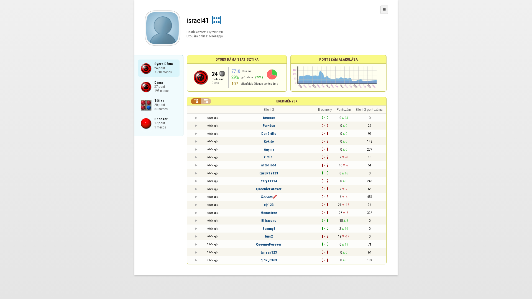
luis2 (269, 236)
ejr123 (269, 205)
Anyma (269, 149)
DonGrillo (268, 134)
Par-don (269, 125)
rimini (268, 157)
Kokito (269, 141)
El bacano (268, 220)
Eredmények (286, 101)
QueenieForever (269, 189)
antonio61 (269, 165)
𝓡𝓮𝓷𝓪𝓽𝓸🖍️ (269, 197)
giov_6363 (268, 260)
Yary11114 (269, 181)
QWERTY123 (268, 173)
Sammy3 (268, 228)
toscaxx (269, 118)
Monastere (268, 213)
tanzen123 (269, 252)
